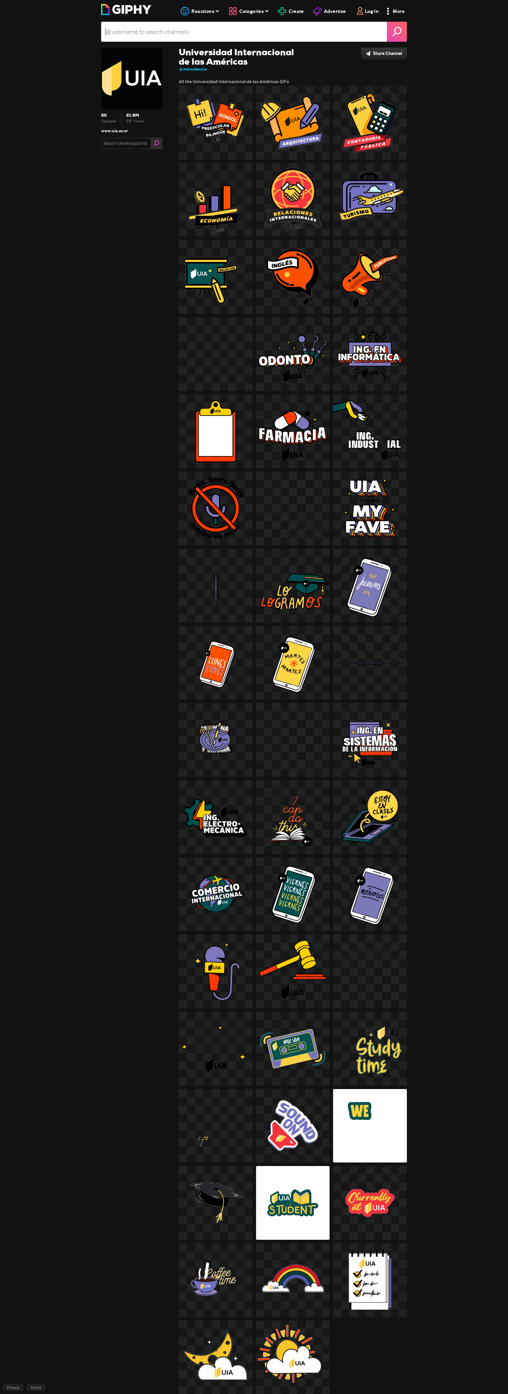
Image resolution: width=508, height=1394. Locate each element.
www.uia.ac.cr (114, 130)
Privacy (13, 1387)
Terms (36, 1387)
